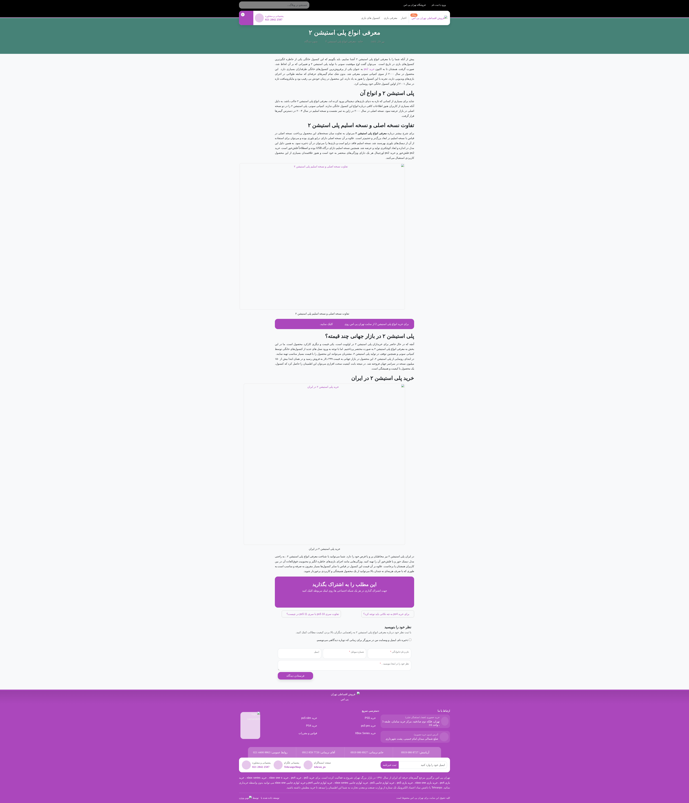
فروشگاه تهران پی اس (415, 5)
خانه (360, 41)
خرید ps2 (369, 69)
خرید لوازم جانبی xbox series (351, 782)
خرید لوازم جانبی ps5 (382, 782)
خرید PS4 (311, 725)
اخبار (403, 17)
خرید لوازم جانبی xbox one (290, 782)
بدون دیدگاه (311, 41)
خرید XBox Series (365, 733)
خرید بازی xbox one (426, 782)
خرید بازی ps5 (405, 782)
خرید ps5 (309, 777)
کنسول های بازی (370, 17)
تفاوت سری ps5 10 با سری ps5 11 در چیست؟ (312, 613)
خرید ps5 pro (368, 725)
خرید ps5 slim (309, 717)
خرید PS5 (370, 717)
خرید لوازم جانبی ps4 (320, 782)
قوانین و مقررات (308, 733)
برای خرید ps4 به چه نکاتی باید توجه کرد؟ (386, 613)
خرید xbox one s (278, 777)
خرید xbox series (256, 777)
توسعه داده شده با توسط (266, 798)
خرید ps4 (295, 777)
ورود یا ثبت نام (439, 5)
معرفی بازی (390, 17)
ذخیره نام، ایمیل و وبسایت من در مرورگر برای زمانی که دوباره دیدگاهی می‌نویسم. (362, 640)
